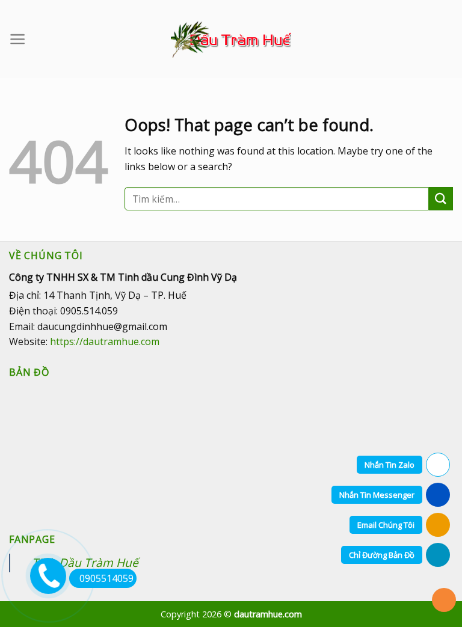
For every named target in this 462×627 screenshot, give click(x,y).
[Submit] (441, 198)
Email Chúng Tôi (385, 524)
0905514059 (106, 578)
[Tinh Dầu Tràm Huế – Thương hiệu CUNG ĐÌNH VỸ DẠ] (231, 39)
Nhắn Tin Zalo (389, 464)
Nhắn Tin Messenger (376, 494)
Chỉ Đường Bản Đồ (381, 554)
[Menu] (17, 39)
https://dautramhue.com (104, 341)
